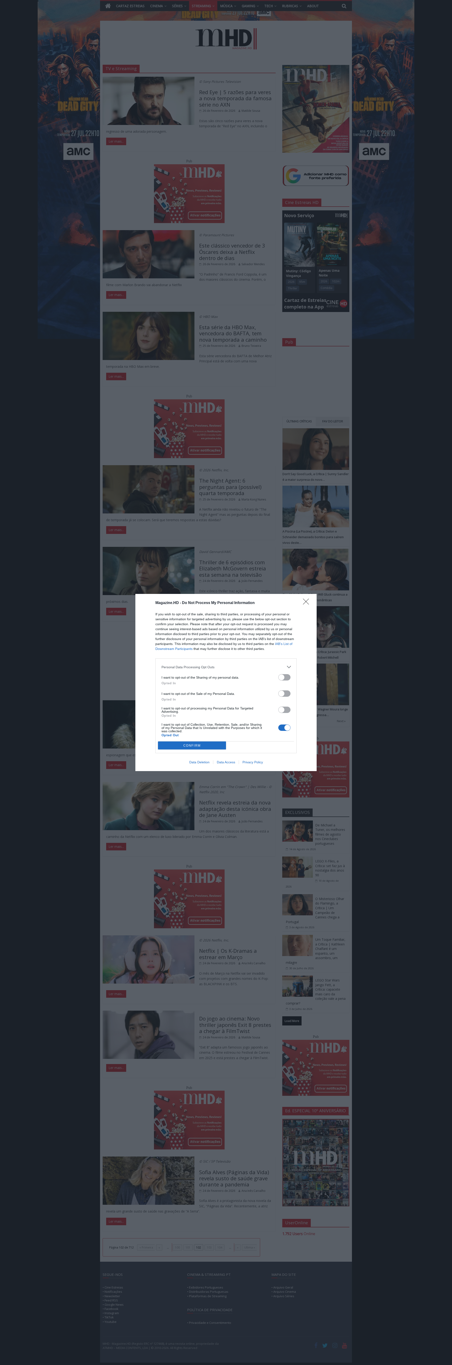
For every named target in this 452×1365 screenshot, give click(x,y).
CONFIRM (192, 745)
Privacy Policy (252, 762)
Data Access (226, 762)
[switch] (284, 677)
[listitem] (226, 666)
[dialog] (226, 682)
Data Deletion (199, 762)
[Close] (307, 603)
